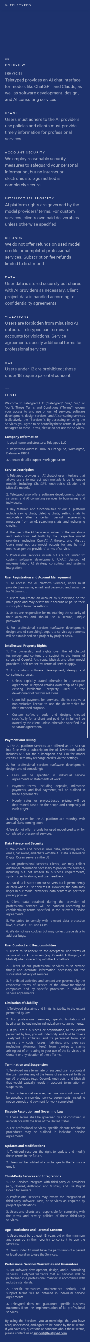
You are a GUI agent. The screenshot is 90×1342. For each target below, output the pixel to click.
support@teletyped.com (48, 460)
